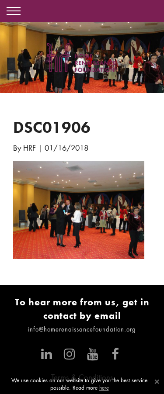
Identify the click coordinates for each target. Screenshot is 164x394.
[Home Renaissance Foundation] (82, 57)
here (104, 388)
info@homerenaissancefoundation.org (82, 330)
